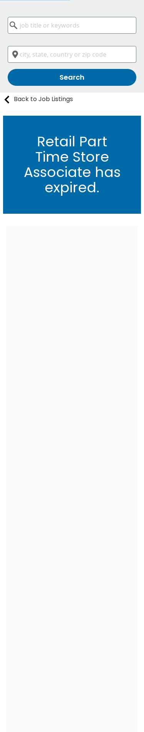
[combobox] (72, 25)
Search (72, 77)
